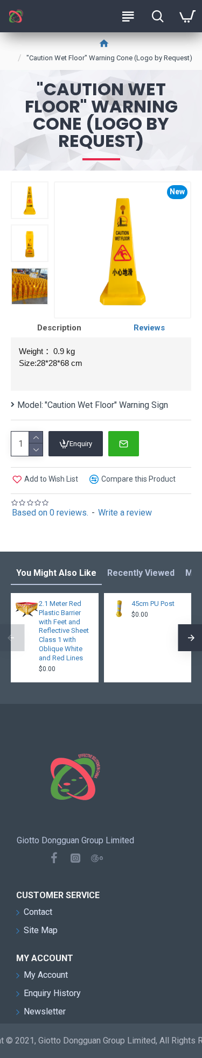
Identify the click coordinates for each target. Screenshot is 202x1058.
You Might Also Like (56, 573)
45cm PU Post (153, 603)
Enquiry (80, 444)
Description (59, 328)
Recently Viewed (141, 573)
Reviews (149, 328)
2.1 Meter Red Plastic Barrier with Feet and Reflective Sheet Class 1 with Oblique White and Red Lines (64, 630)
